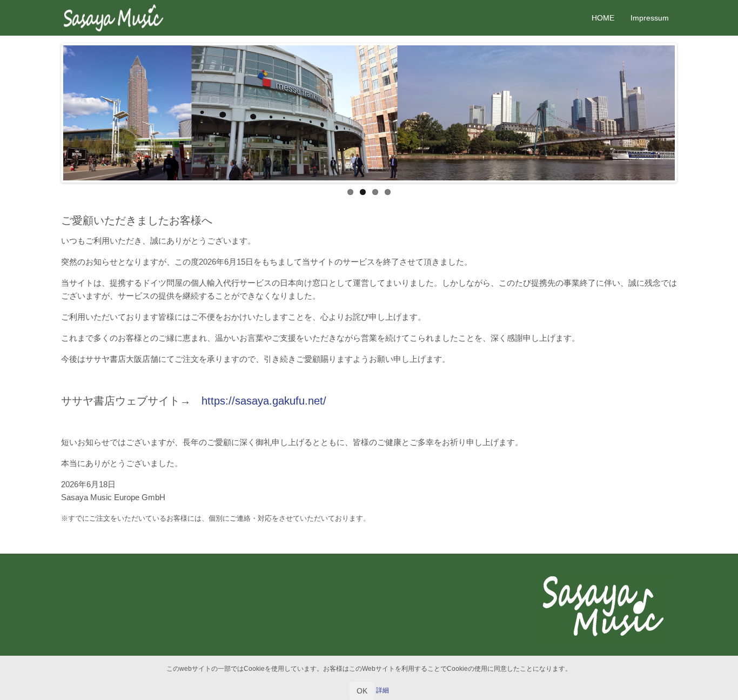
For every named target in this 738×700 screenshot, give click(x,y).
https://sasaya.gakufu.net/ (264, 401)
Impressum (649, 18)
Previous (47, 113)
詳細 (382, 690)
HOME (603, 18)
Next (691, 113)
